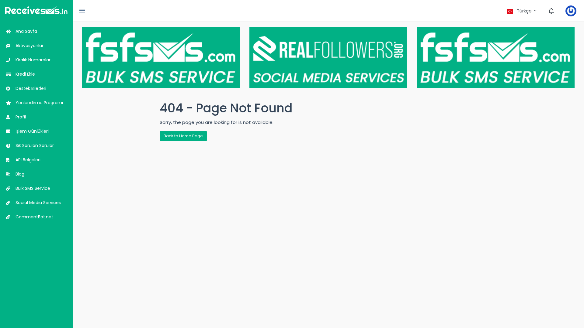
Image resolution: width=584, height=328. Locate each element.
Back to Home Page (183, 136)
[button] (522, 11)
